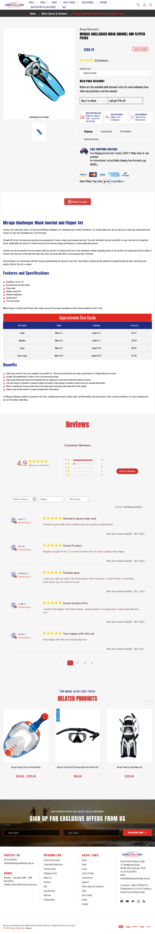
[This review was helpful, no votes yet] (136, 534)
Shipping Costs (50, 873)
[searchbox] (21, 499)
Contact (47, 882)
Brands (85, 904)
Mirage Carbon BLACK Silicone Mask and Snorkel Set (77, 767)
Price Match (125, 131)
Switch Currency (91, 139)
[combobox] (52, 499)
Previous (145, 702)
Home (84, 899)
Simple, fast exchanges (116, 118)
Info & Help (87, 895)
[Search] (138, 5)
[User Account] (144, 5)
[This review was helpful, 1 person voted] (136, 591)
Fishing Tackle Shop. (17, 928)
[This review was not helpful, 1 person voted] (141, 649)
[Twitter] (133, 901)
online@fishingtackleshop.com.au (19, 863)
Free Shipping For (93, 113)
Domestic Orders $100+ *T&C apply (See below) (93, 118)
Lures (54, 2)
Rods (43, 2)
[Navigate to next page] (92, 662)
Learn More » (117, 181)
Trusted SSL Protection (140, 118)
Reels (31, 2)
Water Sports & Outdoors (43, 7)
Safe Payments (141, 114)
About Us (47, 877)
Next (150, 702)
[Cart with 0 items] (150, 4)
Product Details (79, 201)
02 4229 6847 (10, 859)
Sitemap (28, 928)
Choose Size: (86, 68)
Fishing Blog (49, 899)
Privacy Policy (50, 868)
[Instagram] (138, 901)
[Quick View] (25, 749)
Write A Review (127, 471)
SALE (64, 7)
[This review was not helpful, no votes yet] (141, 534)
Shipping (88, 131)
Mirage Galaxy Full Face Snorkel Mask (25, 767)
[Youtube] (127, 901)
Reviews (47, 895)
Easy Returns (117, 114)
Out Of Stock (26, 780)
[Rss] (144, 901)
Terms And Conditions (53, 864)
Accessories (88, 2)
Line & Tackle (69, 2)
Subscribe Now (136, 832)
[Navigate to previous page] (63, 662)
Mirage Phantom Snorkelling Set (129, 767)
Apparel (103, 2)
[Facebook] (121, 901)
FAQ (45, 886)
